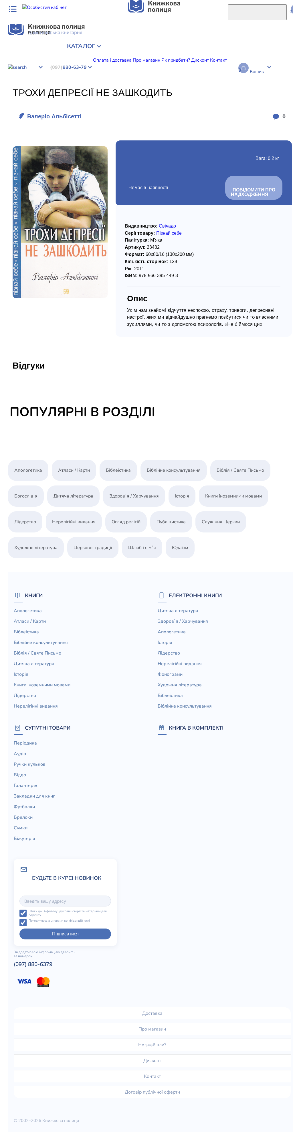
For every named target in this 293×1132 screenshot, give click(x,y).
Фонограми (170, 674)
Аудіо (20, 754)
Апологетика (28, 470)
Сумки (20, 828)
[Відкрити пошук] (257, 12)
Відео (20, 775)
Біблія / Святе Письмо (240, 470)
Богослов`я (165, 78)
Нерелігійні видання (74, 522)
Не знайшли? (152, 1045)
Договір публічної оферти (152, 1092)
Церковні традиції (93, 548)
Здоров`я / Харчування (134, 496)
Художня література (36, 548)
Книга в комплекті (196, 727)
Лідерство (25, 522)
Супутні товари (47, 727)
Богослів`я (25, 496)
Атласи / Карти (74, 470)
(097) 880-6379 (33, 964)
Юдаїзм (215, 78)
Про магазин (152, 1029)
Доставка (152, 1013)
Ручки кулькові (30, 764)
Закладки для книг (34, 796)
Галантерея (26, 785)
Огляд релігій (126, 522)
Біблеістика (14, 78)
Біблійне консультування (55, 78)
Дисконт (152, 1060)
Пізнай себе (169, 233)
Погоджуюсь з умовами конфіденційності (59, 921)
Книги (34, 595)
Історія (182, 496)
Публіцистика (137, 78)
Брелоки (23, 817)
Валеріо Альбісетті (54, 116)
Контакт (152, 1076)
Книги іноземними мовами (233, 496)
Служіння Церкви (102, 78)
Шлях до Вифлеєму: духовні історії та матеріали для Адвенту (68, 913)
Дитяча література (73, 496)
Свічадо (167, 226)
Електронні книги (195, 595)
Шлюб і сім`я (192, 78)
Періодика (25, 743)
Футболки (24, 807)
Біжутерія (24, 838)
